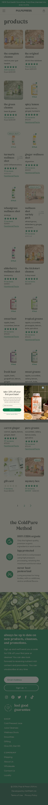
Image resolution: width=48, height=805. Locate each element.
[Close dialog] (43, 387)
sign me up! (12, 409)
